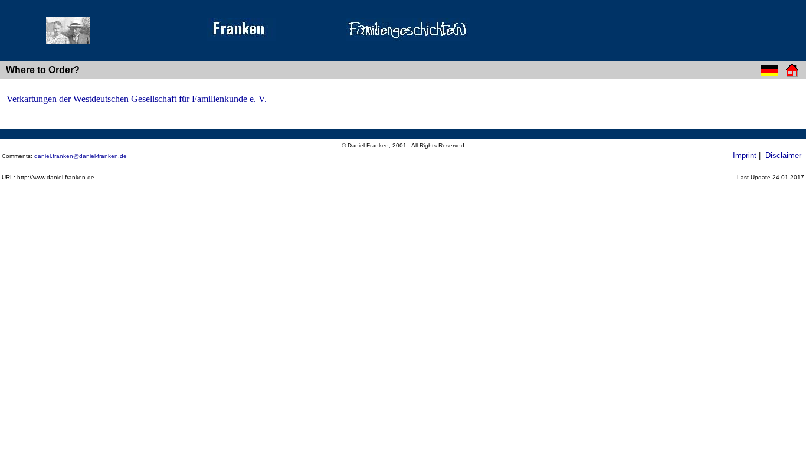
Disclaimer (783, 155)
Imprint (744, 155)
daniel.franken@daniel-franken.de (80, 156)
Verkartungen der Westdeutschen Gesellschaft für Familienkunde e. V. (136, 99)
